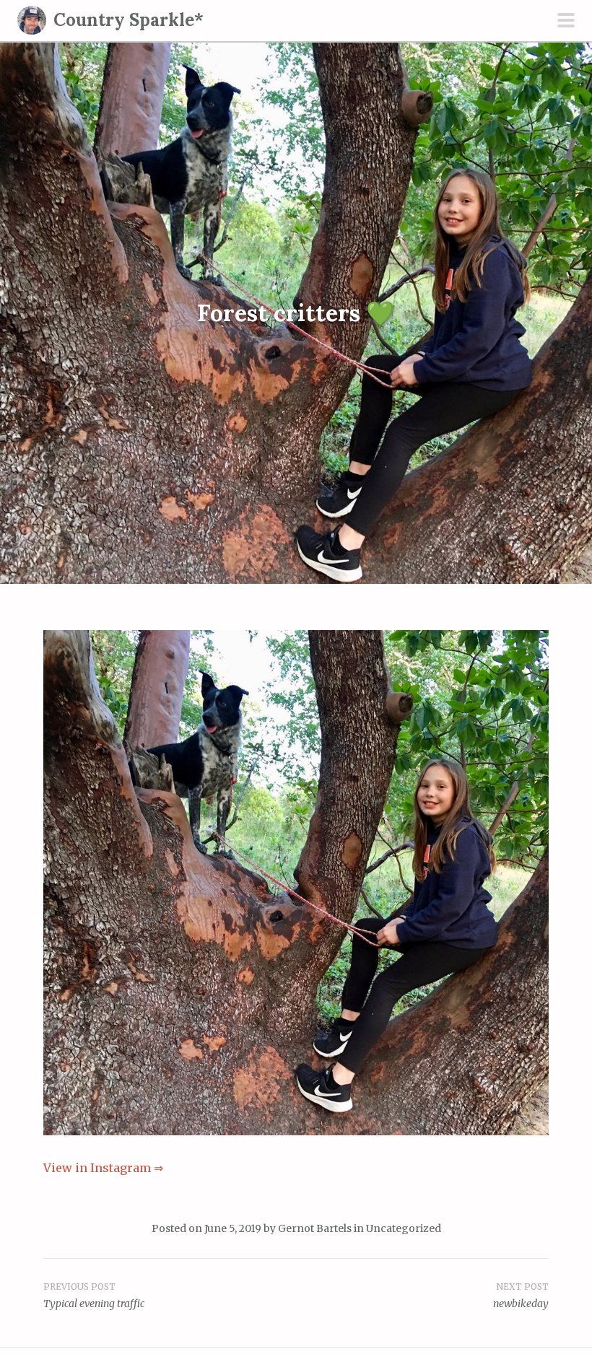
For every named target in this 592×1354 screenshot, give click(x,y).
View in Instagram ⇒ (103, 1168)
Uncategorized (403, 1228)
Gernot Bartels (315, 1228)
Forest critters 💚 (296, 313)
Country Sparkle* (128, 20)
